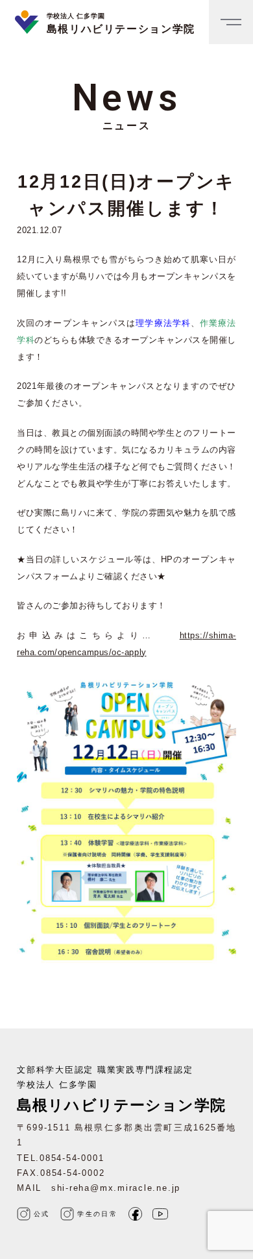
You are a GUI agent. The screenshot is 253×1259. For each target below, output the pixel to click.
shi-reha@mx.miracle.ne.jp (115, 1188)
